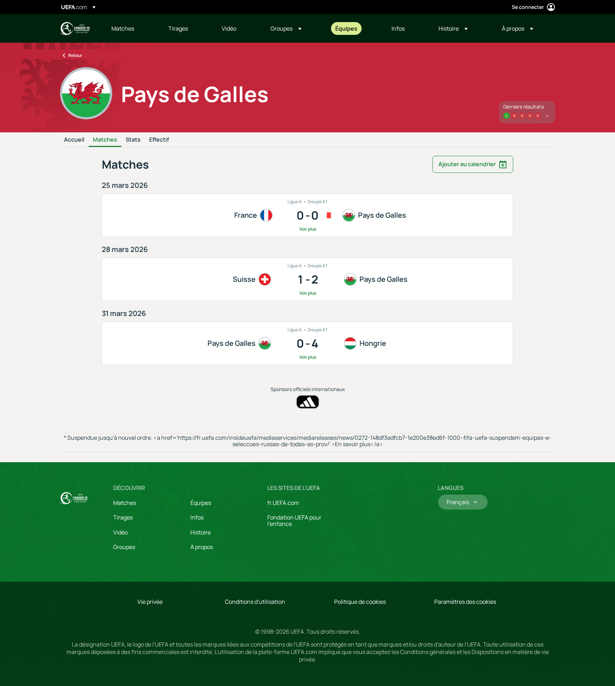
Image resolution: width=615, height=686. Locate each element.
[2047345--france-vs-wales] (307, 215)
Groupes (124, 547)
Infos (197, 517)
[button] (286, 28)
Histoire (200, 532)
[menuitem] (131, 28)
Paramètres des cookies (465, 602)
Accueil (74, 140)
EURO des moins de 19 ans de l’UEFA (75, 28)
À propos (201, 547)
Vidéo (120, 532)
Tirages (123, 517)
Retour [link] (75, 55)
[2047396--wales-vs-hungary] (307, 343)
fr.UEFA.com (283, 503)
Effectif (159, 140)
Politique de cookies (360, 602)
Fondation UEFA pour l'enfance (294, 520)
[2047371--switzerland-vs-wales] (307, 279)
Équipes (200, 503)
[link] (123, 28)
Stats (133, 140)
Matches (105, 140)
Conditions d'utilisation (255, 602)
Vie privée (150, 602)
